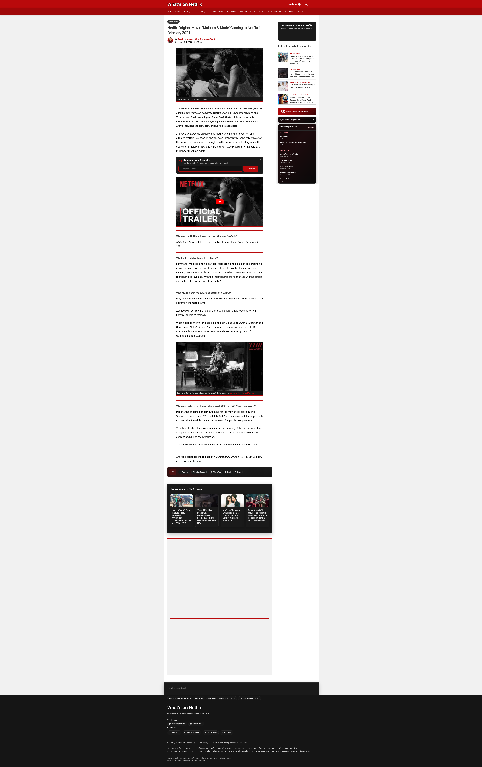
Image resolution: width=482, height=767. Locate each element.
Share (239, 472)
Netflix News (218, 11)
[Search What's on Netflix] (306, 4)
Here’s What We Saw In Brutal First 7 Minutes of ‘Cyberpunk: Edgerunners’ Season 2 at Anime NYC (181, 516)
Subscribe (251, 169)
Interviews (231, 11)
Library (298, 11)
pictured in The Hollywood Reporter (242, 393)
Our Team (199, 698)
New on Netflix (173, 11)
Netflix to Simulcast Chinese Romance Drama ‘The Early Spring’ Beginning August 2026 (231, 515)
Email (229, 472)
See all (311, 127)
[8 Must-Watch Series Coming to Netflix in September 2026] (283, 86)
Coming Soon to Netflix (299, 95)
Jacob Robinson (185, 39)
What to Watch (274, 11)
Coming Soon (189, 11)
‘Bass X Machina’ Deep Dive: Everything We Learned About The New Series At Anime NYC (206, 516)
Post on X (185, 472)
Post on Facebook (200, 472)
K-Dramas (243, 11)
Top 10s (287, 11)
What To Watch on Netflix (300, 82)
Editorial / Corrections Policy (221, 698)
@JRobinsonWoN (206, 39)
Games (262, 11)
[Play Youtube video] (219, 201)
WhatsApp (217, 472)
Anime (253, 11)
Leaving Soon (204, 11)
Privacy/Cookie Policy (249, 698)
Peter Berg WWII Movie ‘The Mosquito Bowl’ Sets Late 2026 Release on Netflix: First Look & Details (257, 515)
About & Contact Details (180, 698)
